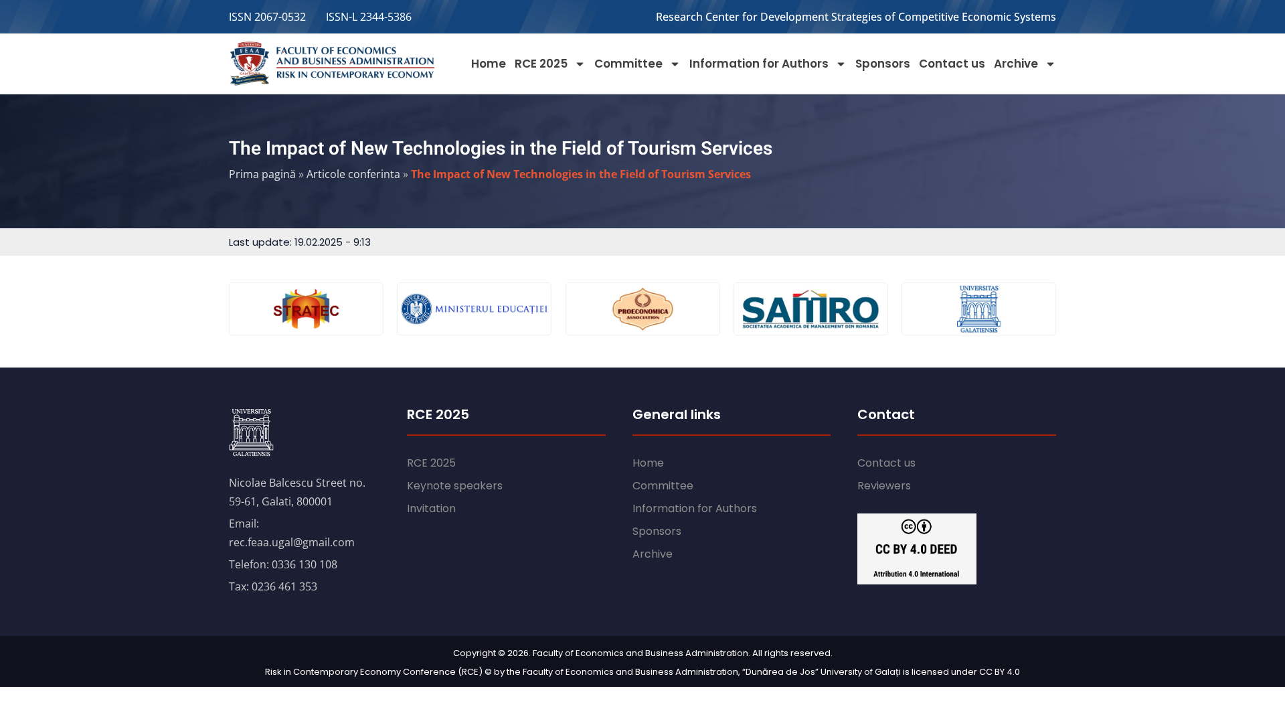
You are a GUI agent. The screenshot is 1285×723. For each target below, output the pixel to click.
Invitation (431, 508)
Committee (628, 64)
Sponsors (882, 64)
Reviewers (884, 485)
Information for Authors (759, 64)
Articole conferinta (353, 174)
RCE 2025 (541, 64)
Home (488, 64)
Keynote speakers (455, 485)
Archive (1016, 64)
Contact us (952, 64)
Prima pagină (262, 174)
